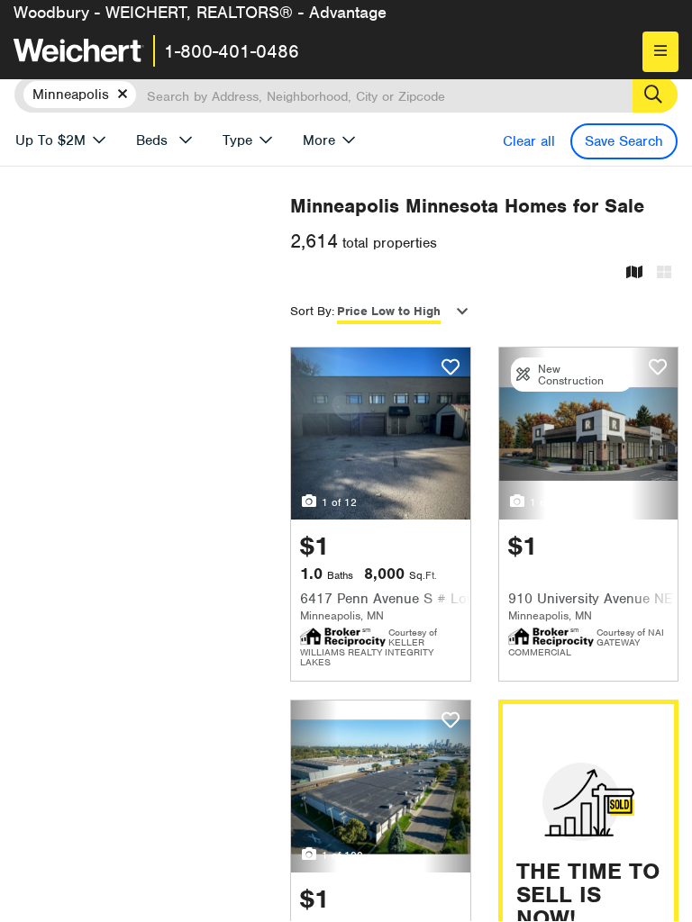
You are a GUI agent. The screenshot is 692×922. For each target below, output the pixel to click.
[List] (664, 273)
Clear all (529, 141)
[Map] (634, 273)
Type (237, 140)
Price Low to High (389, 311)
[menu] (660, 52)
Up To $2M (50, 140)
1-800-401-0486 (231, 51)
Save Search (624, 141)
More (319, 140)
